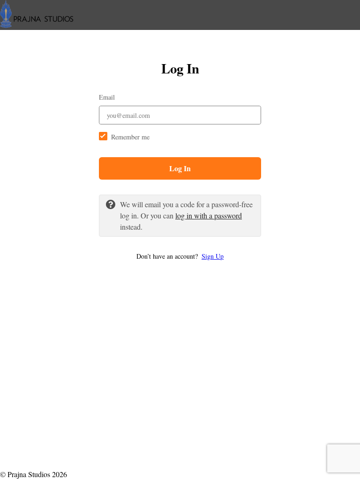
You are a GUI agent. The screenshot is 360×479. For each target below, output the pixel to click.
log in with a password (208, 215)
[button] (180, 256)
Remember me (130, 136)
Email (107, 97)
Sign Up (213, 256)
